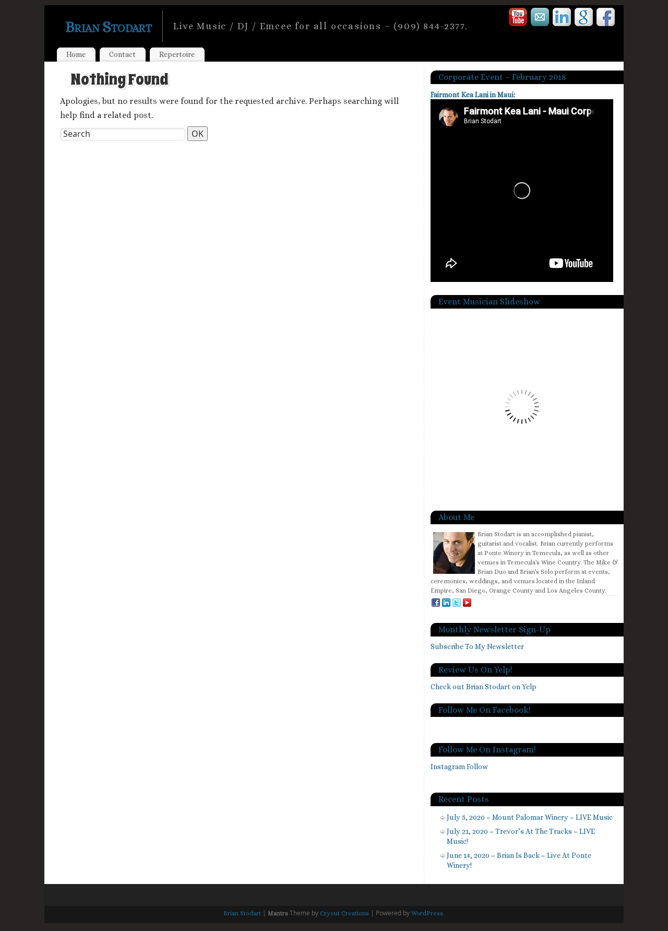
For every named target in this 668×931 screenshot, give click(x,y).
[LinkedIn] (562, 19)
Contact (122, 54)
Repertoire (177, 54)
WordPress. (428, 913)
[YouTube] (518, 19)
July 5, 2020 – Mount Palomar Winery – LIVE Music (530, 817)
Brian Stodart (108, 27)
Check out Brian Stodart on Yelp (483, 686)
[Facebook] (606, 19)
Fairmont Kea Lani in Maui (472, 94)
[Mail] (540, 19)
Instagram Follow (459, 766)
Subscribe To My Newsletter (477, 646)
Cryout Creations (344, 913)
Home (76, 54)
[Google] (584, 19)
